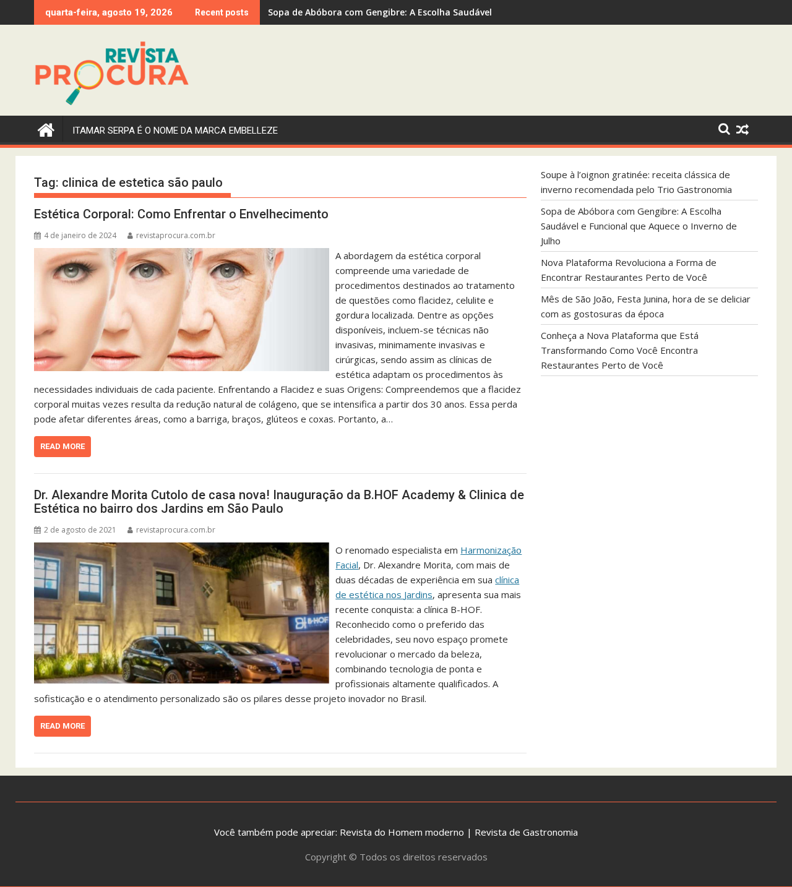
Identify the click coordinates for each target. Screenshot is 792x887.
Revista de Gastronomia (526, 832)
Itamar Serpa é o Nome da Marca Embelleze (175, 130)
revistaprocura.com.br (175, 235)
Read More (62, 446)
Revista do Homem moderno (402, 832)
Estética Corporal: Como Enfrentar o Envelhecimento (181, 214)
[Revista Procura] (46, 128)
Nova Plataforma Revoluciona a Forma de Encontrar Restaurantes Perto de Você (443, 12)
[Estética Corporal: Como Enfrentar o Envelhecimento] (181, 255)
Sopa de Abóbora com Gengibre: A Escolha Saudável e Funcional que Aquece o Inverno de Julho (639, 226)
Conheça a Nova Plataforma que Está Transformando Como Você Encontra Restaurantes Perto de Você (620, 350)
